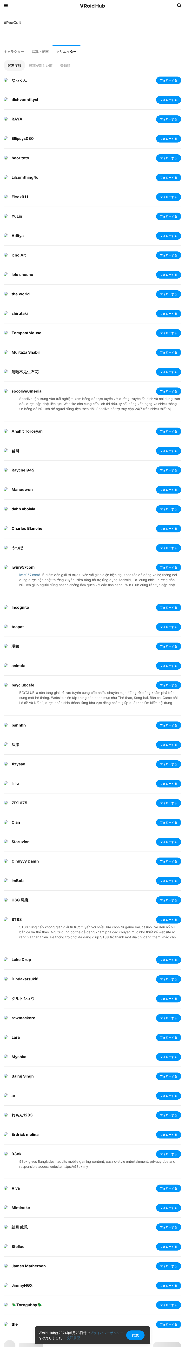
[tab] (14, 51)
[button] (14, 65)
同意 (135, 1335)
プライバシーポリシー (107, 1333)
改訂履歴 (73, 1338)
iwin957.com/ (29, 575)
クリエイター (66, 52)
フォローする (168, 80)
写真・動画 (40, 52)
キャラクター (14, 52)
